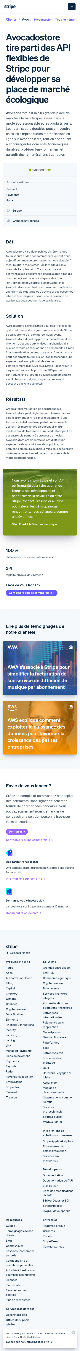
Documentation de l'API (22, 913)
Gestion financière (55, 1037)
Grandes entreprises (56, 967)
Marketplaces (52, 1032)
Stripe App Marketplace (58, 1141)
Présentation (43, 19)
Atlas (9, 973)
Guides (10, 1226)
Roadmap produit (54, 1226)
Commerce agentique (57, 978)
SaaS (46, 1048)
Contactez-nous (53, 1246)
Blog (9, 1240)
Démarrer (15, 831)
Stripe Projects (52, 1205)
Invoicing (11, 1035)
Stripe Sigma (14, 1082)
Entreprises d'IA (53, 1053)
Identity (11, 1030)
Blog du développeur (56, 1211)
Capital (10, 988)
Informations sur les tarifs (24, 878)
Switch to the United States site (27, 1342)
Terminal (11, 1092)
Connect (11, 1004)
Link (8, 1045)
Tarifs (9, 967)
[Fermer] (72, 1333)
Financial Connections (20, 1025)
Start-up (48, 973)
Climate (11, 999)
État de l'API (50, 1185)
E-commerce (51, 988)
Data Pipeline (14, 1014)
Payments (12, 1061)
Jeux (46, 1068)
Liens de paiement (18, 1056)
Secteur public (52, 1116)
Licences (12, 1280)
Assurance (50, 1082)
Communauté (14, 1246)
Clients (11, 19)
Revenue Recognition (19, 1076)
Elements (12, 1019)
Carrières (49, 1231)
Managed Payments (19, 1050)
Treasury (12, 1097)
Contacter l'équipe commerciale (30, 592)
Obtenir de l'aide (16, 1315)
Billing (9, 983)
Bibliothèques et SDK (56, 1200)
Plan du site (13, 1285)
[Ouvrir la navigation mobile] (72, 6)
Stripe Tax (12, 1087)
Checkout (12, 993)
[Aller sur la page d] (10, 947)
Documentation (53, 1175)
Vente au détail (52, 1122)
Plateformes (51, 1042)
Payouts (11, 1066)
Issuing (10, 1040)
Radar (9, 1071)
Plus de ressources (18, 1300)
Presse (47, 1236)
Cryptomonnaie (16, 1009)
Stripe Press (51, 1241)
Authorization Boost (19, 978)
